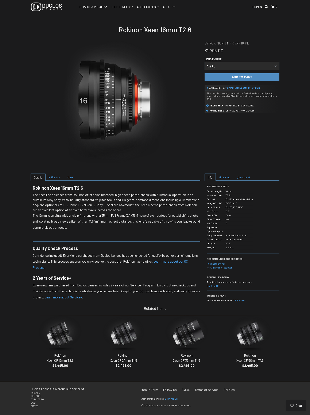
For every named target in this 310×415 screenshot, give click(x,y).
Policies (229, 390)
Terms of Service (206, 390)
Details (38, 177)
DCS (33, 402)
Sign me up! (171, 398)
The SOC (35, 395)
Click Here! (239, 300)
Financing (224, 177)
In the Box (54, 177)
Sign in (257, 7)
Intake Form (149, 390)
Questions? (243, 177)
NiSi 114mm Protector (220, 267)
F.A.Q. (186, 390)
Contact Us (213, 285)
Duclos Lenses (159, 405)
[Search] (266, 7)
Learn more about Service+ (63, 297)
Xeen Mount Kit (216, 263)
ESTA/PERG (37, 399)
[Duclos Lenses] (52, 7)
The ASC (35, 392)
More (70, 177)
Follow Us (170, 390)
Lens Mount (213, 59)
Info (210, 177)
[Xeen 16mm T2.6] (115, 101)
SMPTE (34, 405)
